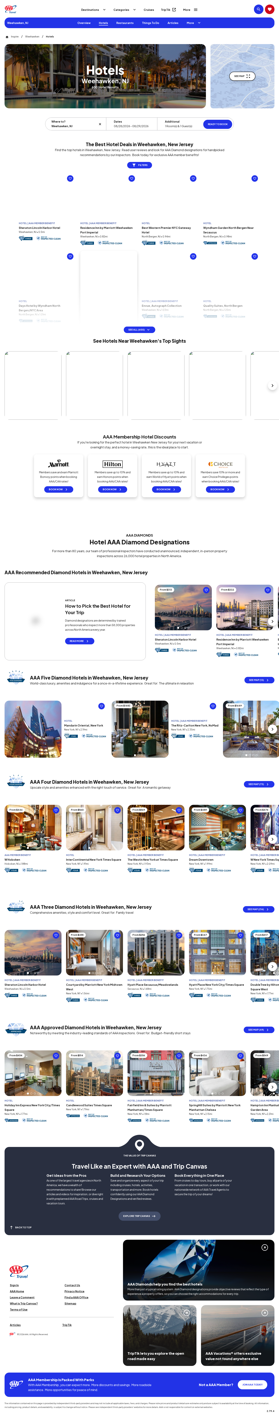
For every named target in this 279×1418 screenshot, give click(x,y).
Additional (172, 121)
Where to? (58, 121)
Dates (118, 121)
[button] (42, 225)
